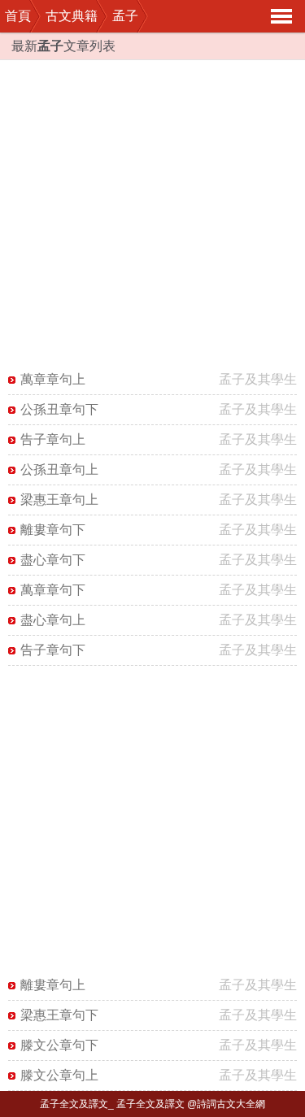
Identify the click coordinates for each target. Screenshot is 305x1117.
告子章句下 (52, 650)
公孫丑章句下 (59, 409)
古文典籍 (72, 16)
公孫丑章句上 (59, 469)
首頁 (18, 16)
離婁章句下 (52, 530)
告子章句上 (52, 439)
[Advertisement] (152, 212)
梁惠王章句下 (59, 1015)
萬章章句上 (52, 379)
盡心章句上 (52, 620)
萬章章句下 (52, 590)
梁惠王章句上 (59, 499)
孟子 (125, 16)
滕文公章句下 (59, 1045)
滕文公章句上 (59, 1075)
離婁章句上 (52, 985)
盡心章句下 (52, 560)
